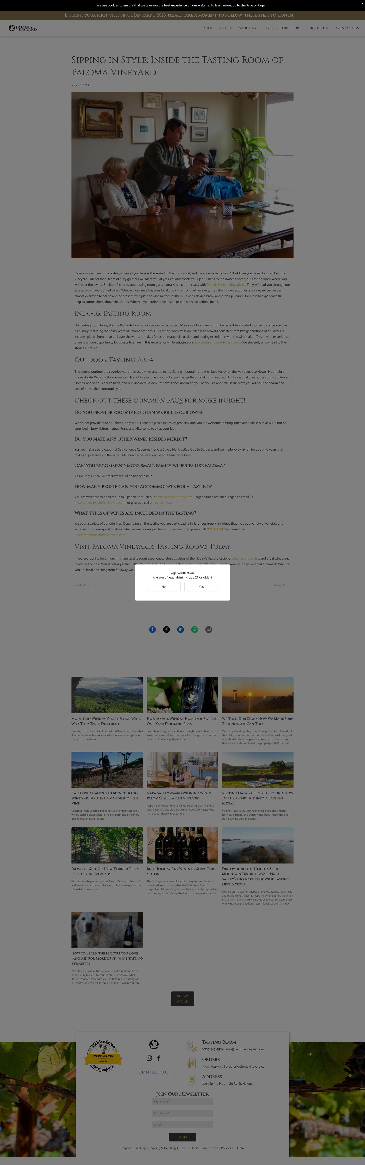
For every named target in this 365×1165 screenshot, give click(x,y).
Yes (201, 587)
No (164, 587)
